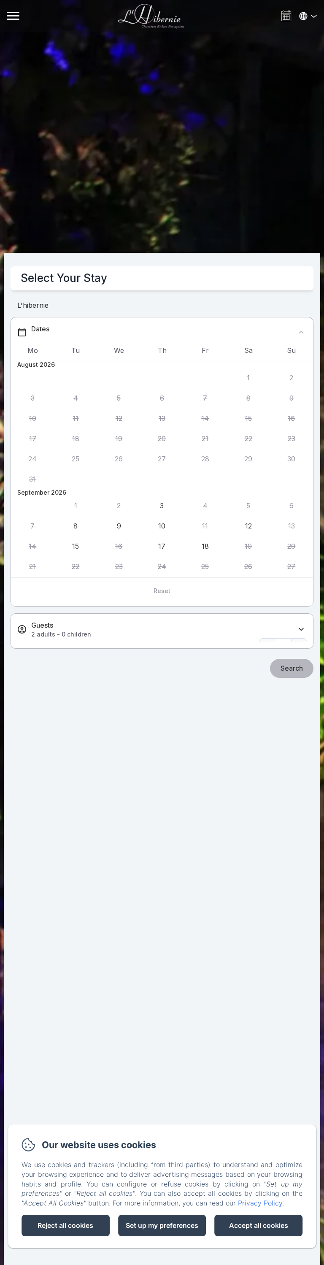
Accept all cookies (258, 1225)
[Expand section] (301, 629)
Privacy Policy (260, 1203)
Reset (162, 590)
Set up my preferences (162, 1225)
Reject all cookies (65, 1225)
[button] (248, 378)
